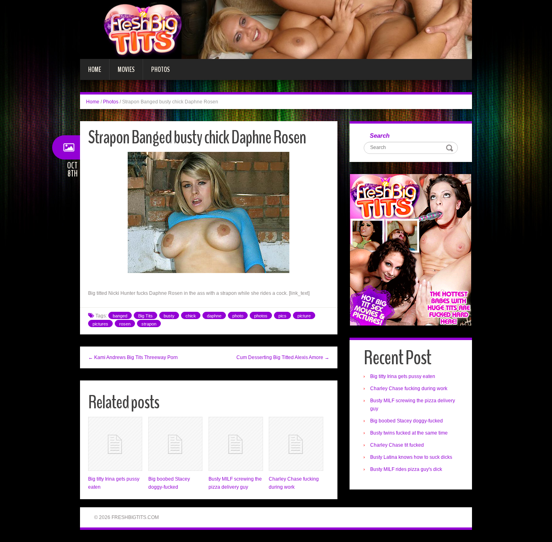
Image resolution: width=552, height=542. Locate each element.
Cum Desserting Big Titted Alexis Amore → (282, 357)
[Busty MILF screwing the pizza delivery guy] (236, 444)
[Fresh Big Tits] (276, 29)
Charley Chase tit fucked (397, 445)
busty (169, 315)
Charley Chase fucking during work (408, 388)
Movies (126, 69)
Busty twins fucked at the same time (409, 433)
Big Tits (145, 315)
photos (261, 315)
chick (190, 315)
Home (94, 69)
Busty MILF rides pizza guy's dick (406, 469)
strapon (148, 323)
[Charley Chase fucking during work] (296, 444)
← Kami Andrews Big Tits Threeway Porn (133, 357)
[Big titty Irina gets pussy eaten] (115, 444)
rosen (125, 323)
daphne (214, 315)
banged (120, 315)
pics (282, 315)
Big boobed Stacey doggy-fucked (406, 421)
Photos (160, 69)
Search (380, 135)
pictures (100, 323)
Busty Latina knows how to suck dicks (411, 457)
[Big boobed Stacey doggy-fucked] (175, 444)
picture (304, 315)
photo (237, 315)
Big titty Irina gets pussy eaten (402, 376)
